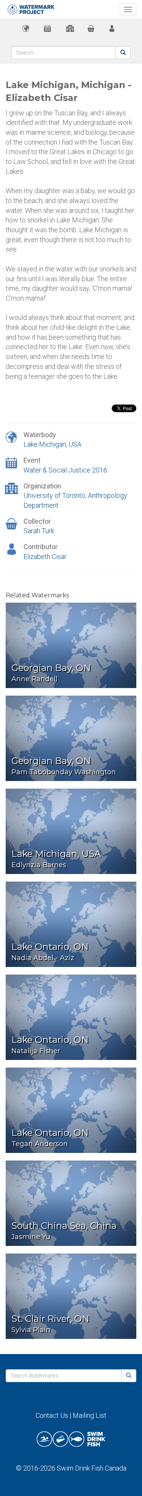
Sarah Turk (38, 531)
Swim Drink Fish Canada (91, 1468)
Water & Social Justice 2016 (65, 470)
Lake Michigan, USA (52, 444)
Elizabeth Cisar (45, 557)
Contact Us (52, 1415)
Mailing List (89, 1415)
